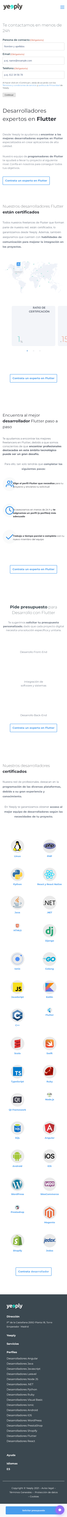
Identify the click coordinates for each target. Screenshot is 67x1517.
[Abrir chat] (59, 1509)
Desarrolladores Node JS (22, 1379)
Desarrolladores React (21, 1441)
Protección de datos (46, 1492)
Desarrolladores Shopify (22, 1430)
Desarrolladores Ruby (20, 1394)
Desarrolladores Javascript (23, 1368)
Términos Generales (20, 1492)
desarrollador (33, 1271)
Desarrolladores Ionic (20, 1404)
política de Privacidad (49, 85)
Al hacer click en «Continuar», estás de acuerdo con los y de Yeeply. (33, 85)
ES (8, 1469)
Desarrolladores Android (22, 1410)
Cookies (34, 1496)
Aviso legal (47, 1488)
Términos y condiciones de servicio (20, 85)
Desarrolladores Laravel (21, 1374)
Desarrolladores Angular (22, 1358)
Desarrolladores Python (22, 1389)
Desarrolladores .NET (20, 1384)
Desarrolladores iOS (19, 1415)
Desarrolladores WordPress (24, 1420)
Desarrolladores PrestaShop (25, 1425)
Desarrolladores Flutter (21, 1435)
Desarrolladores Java (20, 1363)
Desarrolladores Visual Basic (25, 1399)
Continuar (9, 95)
